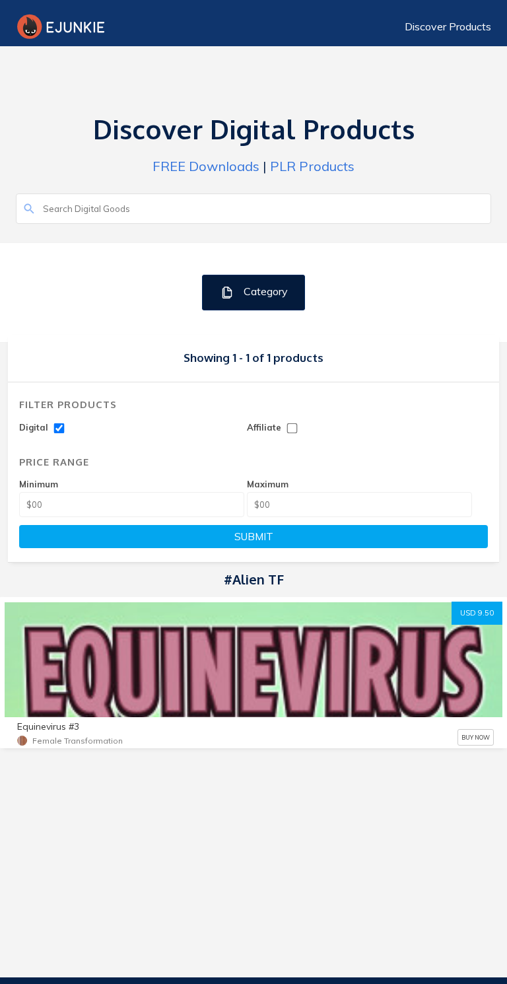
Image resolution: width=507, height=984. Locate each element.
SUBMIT (253, 536)
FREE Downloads (205, 166)
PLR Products (312, 166)
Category (264, 291)
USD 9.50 (477, 612)
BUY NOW (475, 737)
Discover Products (448, 26)
